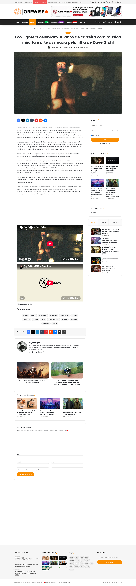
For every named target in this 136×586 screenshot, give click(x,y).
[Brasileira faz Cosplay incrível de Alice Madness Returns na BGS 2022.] (96, 249)
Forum (43, 22)
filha (36, 319)
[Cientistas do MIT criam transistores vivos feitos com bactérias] (45, 568)
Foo (43, 319)
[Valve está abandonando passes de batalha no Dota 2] (96, 240)
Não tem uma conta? (105, 143)
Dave (75, 315)
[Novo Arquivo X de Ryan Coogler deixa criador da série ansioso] (63, 563)
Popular (93, 222)
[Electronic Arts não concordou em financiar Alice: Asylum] (96, 268)
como (76, 557)
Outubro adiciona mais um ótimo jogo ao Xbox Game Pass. (112, 169)
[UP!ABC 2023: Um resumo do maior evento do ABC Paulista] (96, 231)
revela (76, 566)
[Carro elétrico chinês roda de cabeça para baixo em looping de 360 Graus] (63, 568)
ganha (72, 560)
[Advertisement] (50, 210)
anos (26, 315)
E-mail (19, 462)
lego (83, 560)
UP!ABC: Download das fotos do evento (110, 259)
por (71, 566)
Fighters (27, 319)
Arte (33, 315)
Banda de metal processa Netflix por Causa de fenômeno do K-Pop (67, 2)
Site (52, 462)
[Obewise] (31, 12)
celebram (64, 315)
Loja (72, 22)
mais (88, 560)
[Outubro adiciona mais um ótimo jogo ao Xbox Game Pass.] (112, 160)
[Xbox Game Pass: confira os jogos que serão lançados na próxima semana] (97, 160)
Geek (32, 22)
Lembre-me (95, 135)
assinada (43, 315)
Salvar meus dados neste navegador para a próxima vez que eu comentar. (40, 470)
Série (87, 566)
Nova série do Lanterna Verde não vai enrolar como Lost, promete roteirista (73, 412)
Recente (103, 222)
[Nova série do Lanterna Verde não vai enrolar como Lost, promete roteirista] (73, 403)
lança (77, 560)
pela (55, 323)
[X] (34, 352)
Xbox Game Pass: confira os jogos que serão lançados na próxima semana (97, 170)
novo (77, 563)
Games (24, 22)
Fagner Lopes (54, 47)
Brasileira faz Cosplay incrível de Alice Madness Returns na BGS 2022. (110, 250)
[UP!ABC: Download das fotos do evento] (96, 260)
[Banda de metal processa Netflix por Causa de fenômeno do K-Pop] (50, 403)
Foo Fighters (53, 319)
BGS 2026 (57, 22)
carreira (54, 315)
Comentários (115, 222)
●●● (82, 22)
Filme (86, 557)
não (82, 563)
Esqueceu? (115, 131)
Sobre (82, 566)
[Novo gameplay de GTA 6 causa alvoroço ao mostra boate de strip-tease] (54, 568)
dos (82, 557)
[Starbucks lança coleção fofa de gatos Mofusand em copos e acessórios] (27, 403)
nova (71, 563)
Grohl (65, 319)
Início (17, 22)
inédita (74, 319)
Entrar (105, 139)
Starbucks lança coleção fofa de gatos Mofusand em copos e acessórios (27, 412)
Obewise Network (50, 582)
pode (91, 563)
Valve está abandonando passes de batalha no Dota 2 (109, 240)
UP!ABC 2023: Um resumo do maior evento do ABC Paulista (110, 231)
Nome (19, 454)
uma (71, 569)
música (46, 323)
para (86, 563)
